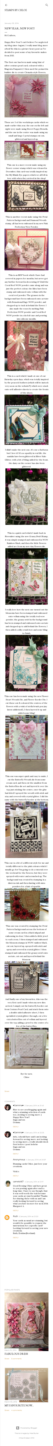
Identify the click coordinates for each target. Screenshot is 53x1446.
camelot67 (18, 1181)
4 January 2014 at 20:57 (36, 1160)
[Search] (46, 4)
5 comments (16, 1359)
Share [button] (7, 1091)
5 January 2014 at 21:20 (28, 1216)
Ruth (15, 1216)
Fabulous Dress (16, 1354)
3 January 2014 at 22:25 (34, 1133)
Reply (16, 1127)
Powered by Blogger (28, 1428)
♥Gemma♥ (18, 1105)
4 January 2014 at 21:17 (34, 1182)
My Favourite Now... (19, 1405)
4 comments (16, 1410)
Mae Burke (34, 1433)
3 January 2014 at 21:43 (34, 1105)
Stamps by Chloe (16, 10)
